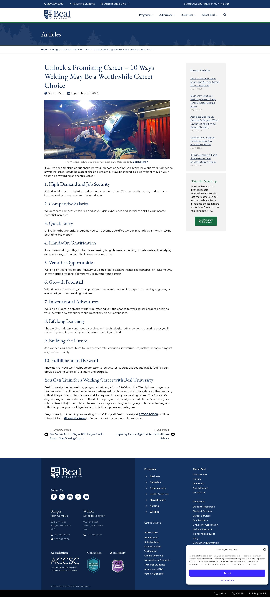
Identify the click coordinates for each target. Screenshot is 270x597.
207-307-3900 (55, 3)
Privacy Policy (227, 580)
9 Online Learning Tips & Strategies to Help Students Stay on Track (203, 158)
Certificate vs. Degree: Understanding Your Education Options (202, 141)
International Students (157, 560)
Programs (144, 15)
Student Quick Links (115, 3)
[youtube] (86, 497)
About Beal (208, 15)
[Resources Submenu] (196, 13)
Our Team (198, 483)
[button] (263, 549)
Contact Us (199, 492)
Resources (187, 15)
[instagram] (70, 497)
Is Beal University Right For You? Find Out (206, 3)
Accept (227, 573)
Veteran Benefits (154, 574)
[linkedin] (78, 497)
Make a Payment (202, 529)
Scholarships (151, 542)
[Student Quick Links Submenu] (129, 2)
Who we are (200, 474)
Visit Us (240, 593)
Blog (55, 49)
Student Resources (204, 507)
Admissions (165, 15)
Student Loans (152, 547)
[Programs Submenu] (153, 13)
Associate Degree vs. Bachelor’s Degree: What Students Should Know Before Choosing (204, 122)
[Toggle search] (225, 15)
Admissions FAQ (153, 569)
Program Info (260, 593)
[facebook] (54, 497)
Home (44, 49)
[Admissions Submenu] (175, 13)
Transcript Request (204, 534)
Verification (150, 551)
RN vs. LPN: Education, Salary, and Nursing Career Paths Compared (205, 82)
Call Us (222, 593)
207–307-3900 (148, 414)
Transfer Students (154, 565)
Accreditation (200, 488)
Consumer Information (206, 543)
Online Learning (153, 556)
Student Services (202, 511)
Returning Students (83, 3)
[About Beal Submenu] (218, 13)
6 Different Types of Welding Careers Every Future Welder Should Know (203, 101)
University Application (205, 525)
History (197, 479)
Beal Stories (151, 538)
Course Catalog (152, 522)
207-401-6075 (94, 534)
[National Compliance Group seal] (93, 565)
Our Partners (200, 520)
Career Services (202, 516)
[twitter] (62, 497)
